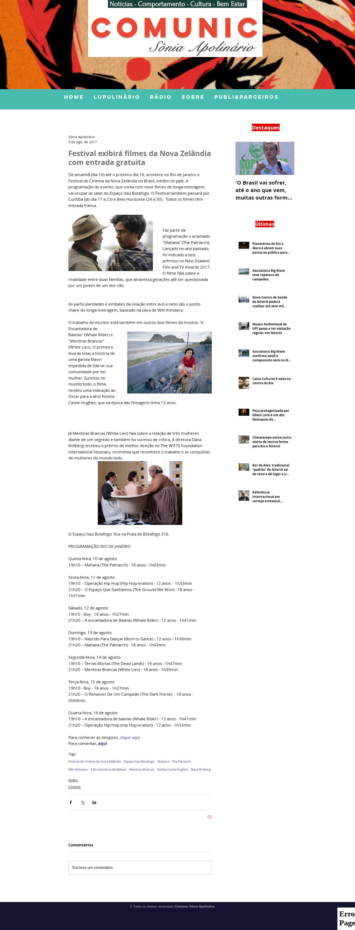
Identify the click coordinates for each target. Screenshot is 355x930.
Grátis (73, 780)
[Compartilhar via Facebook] (70, 802)
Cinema (74, 787)
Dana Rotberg (201, 769)
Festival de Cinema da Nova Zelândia (94, 761)
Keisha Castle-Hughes (172, 769)
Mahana (163, 761)
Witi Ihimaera (77, 769)
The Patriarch (181, 761)
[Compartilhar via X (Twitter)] (82, 802)
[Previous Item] (243, 158)
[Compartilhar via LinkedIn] (94, 802)
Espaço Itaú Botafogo (139, 761)
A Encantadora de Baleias (108, 769)
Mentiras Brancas (141, 769)
